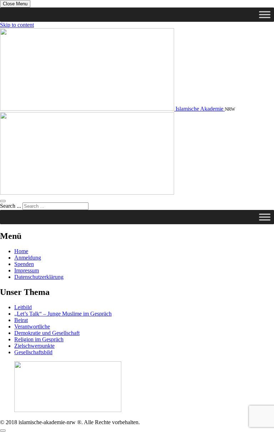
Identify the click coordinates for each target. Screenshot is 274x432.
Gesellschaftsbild (33, 352)
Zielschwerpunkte (34, 346)
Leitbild (23, 307)
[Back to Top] (3, 431)
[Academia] (87, 193)
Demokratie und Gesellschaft (47, 333)
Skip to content (17, 25)
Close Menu (15, 3)
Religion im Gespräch (39, 339)
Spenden (24, 264)
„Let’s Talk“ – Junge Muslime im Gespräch (63, 314)
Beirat (21, 320)
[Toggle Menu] (264, 14)
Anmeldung (27, 258)
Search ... (10, 206)
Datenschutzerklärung (39, 277)
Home (21, 251)
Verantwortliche (32, 326)
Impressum (26, 270)
